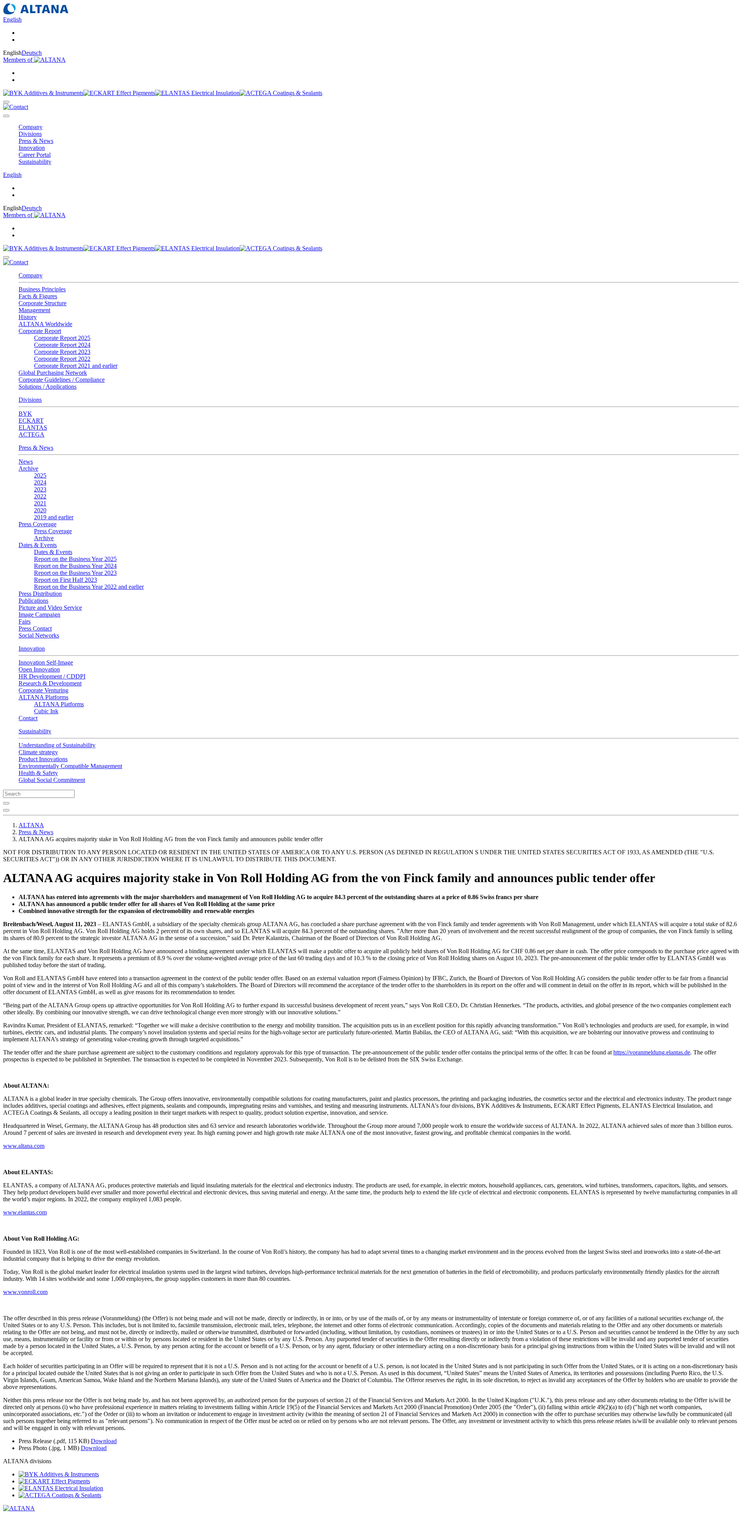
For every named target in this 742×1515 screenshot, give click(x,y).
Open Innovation (39, 669)
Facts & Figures (38, 296)
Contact (28, 718)
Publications (33, 600)
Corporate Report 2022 (62, 358)
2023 (40, 489)
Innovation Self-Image (46, 662)
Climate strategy (38, 752)
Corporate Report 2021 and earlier (75, 365)
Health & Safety (38, 773)
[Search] (6, 102)
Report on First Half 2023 (65, 579)
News (26, 461)
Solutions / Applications (48, 386)
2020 (40, 510)
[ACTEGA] (281, 93)
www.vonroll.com (25, 1292)
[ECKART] (119, 93)
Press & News (36, 447)
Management (34, 310)
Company (31, 275)
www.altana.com (23, 1146)
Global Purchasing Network (53, 372)
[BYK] (43, 93)
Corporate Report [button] (40, 331)
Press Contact (35, 628)
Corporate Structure (42, 303)
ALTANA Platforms (59, 704)
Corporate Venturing (43, 690)
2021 (40, 503)
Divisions (30, 399)
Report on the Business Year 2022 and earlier (89, 586)
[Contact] (15, 107)
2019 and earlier (53, 517)
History (28, 317)
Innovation (32, 648)
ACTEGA (31, 434)
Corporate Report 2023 (62, 352)
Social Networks (39, 635)
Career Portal (35, 154)
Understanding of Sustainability (57, 745)
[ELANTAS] (197, 93)
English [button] (12, 19)
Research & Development (50, 683)
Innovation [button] (32, 148)
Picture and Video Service (50, 607)
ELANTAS (33, 427)
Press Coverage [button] (37, 524)
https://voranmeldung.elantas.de (651, 1052)
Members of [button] (18, 59)
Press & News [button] (36, 141)
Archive (44, 538)
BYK (25, 413)
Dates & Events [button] (38, 545)
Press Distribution (40, 593)
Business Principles (42, 289)
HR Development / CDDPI (52, 676)
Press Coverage (53, 531)
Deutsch (32, 52)
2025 (40, 475)
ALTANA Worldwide (45, 324)
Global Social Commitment (52, 780)
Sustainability (35, 731)
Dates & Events (53, 552)
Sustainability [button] (35, 161)
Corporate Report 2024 (62, 345)
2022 (40, 496)
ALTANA (31, 825)
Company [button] (31, 127)
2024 (40, 482)
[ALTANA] (19, 1508)
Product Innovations (43, 759)
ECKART (31, 420)
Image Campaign (39, 614)
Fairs (25, 621)
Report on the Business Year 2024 (75, 566)
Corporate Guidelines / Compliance (62, 379)
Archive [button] (28, 468)
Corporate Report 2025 (62, 338)
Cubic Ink (46, 711)
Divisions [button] (30, 134)
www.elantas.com (25, 1212)
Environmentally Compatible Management (70, 766)
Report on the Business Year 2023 (75, 573)
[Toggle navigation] (6, 116)
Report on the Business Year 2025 (75, 559)
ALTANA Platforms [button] (43, 697)
